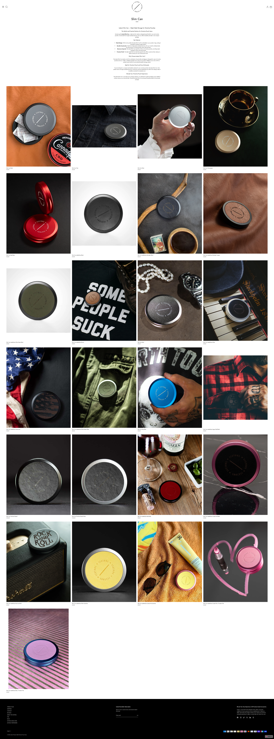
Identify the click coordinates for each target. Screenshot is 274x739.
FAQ (8, 717)
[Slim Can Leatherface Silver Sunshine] (104, 562)
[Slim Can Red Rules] (38, 213)
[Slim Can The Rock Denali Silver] (104, 474)
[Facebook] (237, 717)
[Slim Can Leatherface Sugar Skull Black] (235, 387)
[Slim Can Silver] (170, 126)
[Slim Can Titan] (104, 126)
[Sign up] (137, 715)
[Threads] (253, 717)
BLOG (8, 719)
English (8, 731)
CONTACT (9, 711)
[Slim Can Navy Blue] (170, 387)
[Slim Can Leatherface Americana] (38, 387)
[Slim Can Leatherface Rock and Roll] (38, 562)
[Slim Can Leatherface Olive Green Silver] (104, 387)
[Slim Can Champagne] (235, 126)
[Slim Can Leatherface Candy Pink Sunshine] (170, 562)
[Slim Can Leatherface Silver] (235, 300)
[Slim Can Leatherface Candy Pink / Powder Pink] (235, 562)
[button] (269, 736)
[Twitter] (247, 717)
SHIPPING (9, 709)
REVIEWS (9, 713)
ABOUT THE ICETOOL (12, 715)
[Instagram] (240, 717)
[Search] (6, 7)
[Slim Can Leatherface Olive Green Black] (38, 300)
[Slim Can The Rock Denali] (38, 474)
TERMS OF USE (10, 707)
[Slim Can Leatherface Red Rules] (170, 474)
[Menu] (3, 6)
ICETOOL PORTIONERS (12, 723)
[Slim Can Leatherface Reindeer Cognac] (235, 213)
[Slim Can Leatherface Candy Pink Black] (235, 474)
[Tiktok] (244, 717)
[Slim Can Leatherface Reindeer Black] (170, 213)
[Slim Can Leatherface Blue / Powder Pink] (38, 649)
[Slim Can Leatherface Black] (104, 213)
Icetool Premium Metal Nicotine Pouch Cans (18, 734)
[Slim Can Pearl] (170, 300)
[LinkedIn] (250, 717)
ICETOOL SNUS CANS (12, 721)
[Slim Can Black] (38, 126)
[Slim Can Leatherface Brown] (104, 300)
